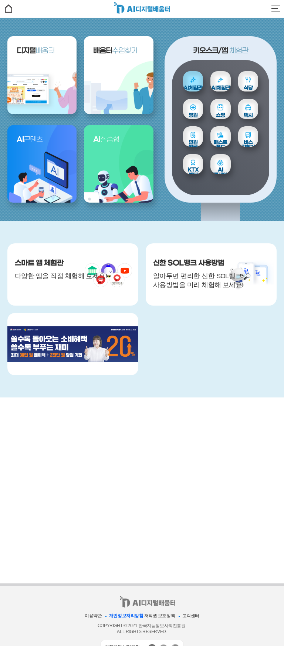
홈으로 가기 (8, 8)
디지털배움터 (142, 8)
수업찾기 (115, 51)
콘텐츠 (30, 140)
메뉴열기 (275, 8)
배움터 (35, 51)
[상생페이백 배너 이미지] (72, 344)
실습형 (106, 140)
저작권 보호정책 (159, 615)
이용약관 (93, 615)
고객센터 (190, 615)
